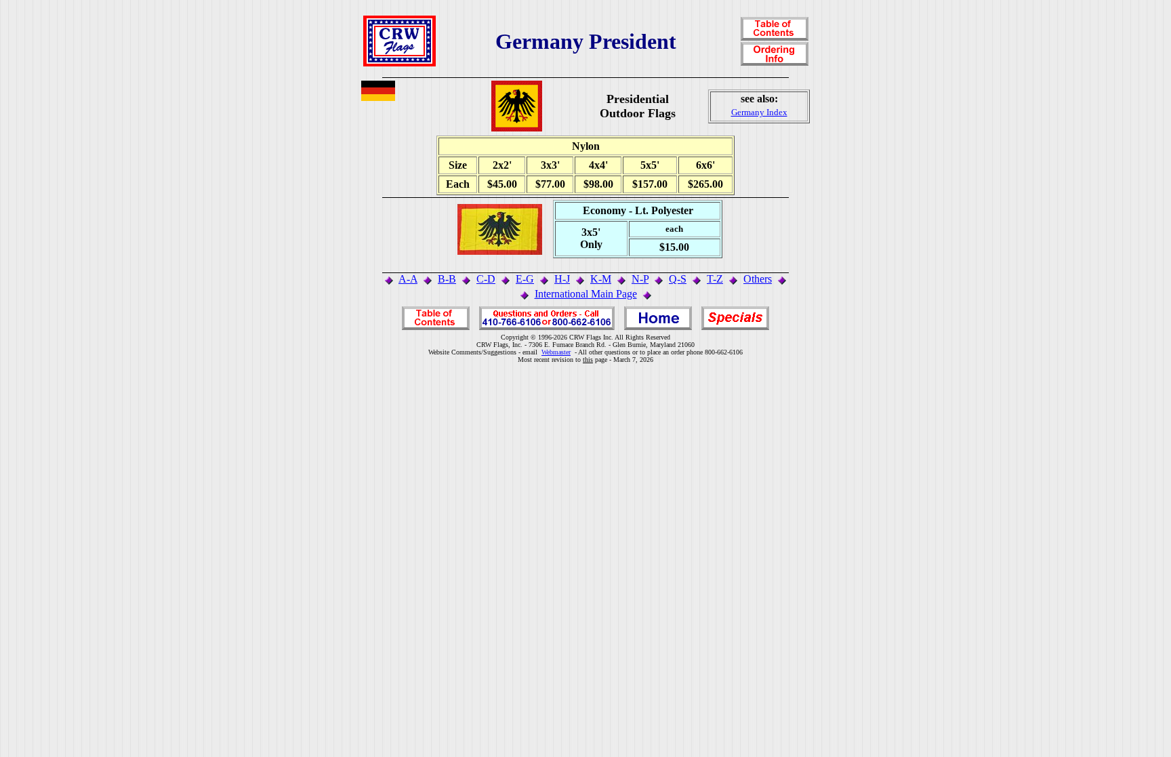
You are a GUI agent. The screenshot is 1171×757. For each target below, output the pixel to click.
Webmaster (556, 352)
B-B (447, 279)
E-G (525, 279)
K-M (600, 279)
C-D (485, 279)
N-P (640, 279)
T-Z (715, 279)
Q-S (677, 279)
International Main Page (586, 294)
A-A (407, 279)
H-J (562, 279)
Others (757, 279)
